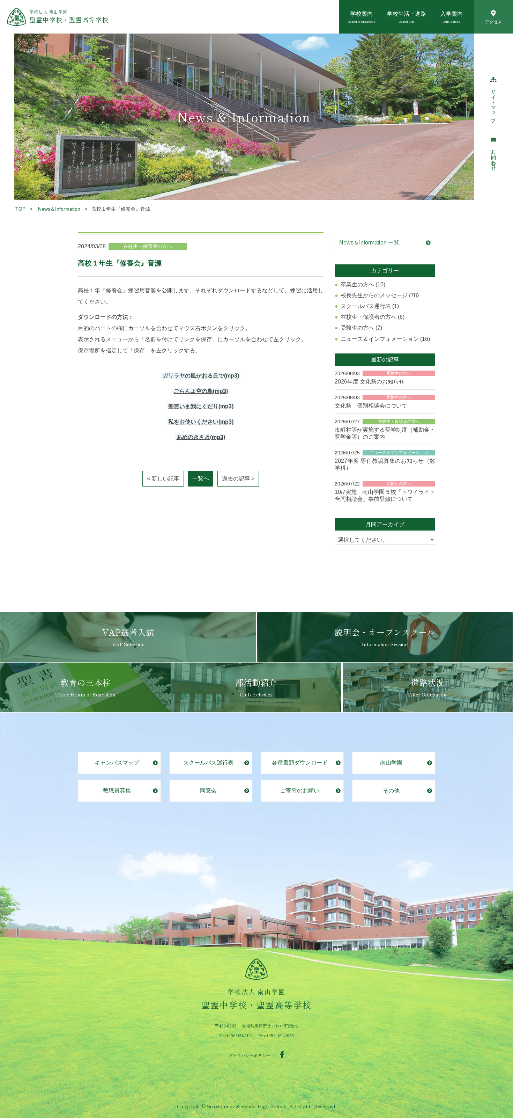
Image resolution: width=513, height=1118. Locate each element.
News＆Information (59, 209)
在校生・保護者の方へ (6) (372, 317)
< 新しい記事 (163, 479)
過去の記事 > (238, 479)
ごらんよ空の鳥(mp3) (201, 391)
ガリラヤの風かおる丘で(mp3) (201, 376)
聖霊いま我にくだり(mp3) (200, 406)
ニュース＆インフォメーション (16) (385, 339)
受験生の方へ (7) (361, 328)
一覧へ (200, 478)
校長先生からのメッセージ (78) (380, 295)
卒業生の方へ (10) (363, 284)
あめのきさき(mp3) (201, 437)
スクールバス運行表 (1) (370, 306)
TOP (20, 209)
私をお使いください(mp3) (200, 422)
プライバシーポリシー (249, 1055)
